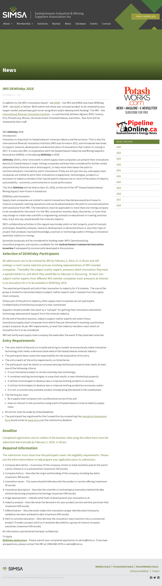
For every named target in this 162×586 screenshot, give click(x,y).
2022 (118, 170)
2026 (118, 146)
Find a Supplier (146, 16)
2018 (118, 193)
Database (80, 23)
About (6, 23)
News (68, 23)
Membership (23, 23)
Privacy (156, 571)
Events (94, 23)
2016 (118, 205)
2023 (118, 164)
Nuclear (56, 23)
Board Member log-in (147, 566)
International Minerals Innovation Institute (26, 114)
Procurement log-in (123, 566)
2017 (118, 199)
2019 (118, 187)
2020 (118, 181)
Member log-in (102, 566)
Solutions (42, 23)
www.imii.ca (34, 420)
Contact (106, 23)
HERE (57, 103)
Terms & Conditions (139, 571)
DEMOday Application (15, 540)
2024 (118, 158)
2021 (118, 176)
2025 (118, 152)
